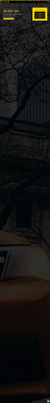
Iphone (12, 18)
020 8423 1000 (11, 11)
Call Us (40, 12)
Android (6, 18)
